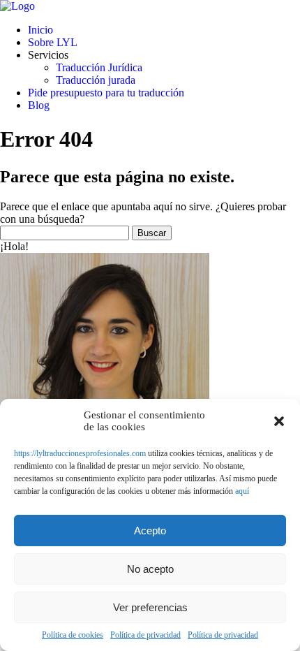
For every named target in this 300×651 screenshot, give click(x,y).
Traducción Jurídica (99, 67)
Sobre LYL (52, 42)
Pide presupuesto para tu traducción (106, 92)
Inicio (40, 30)
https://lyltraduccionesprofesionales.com (80, 453)
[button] (279, 421)
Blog (39, 105)
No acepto (150, 569)
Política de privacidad (145, 635)
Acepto (150, 530)
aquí (242, 491)
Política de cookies (72, 635)
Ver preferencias (150, 607)
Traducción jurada (95, 80)
